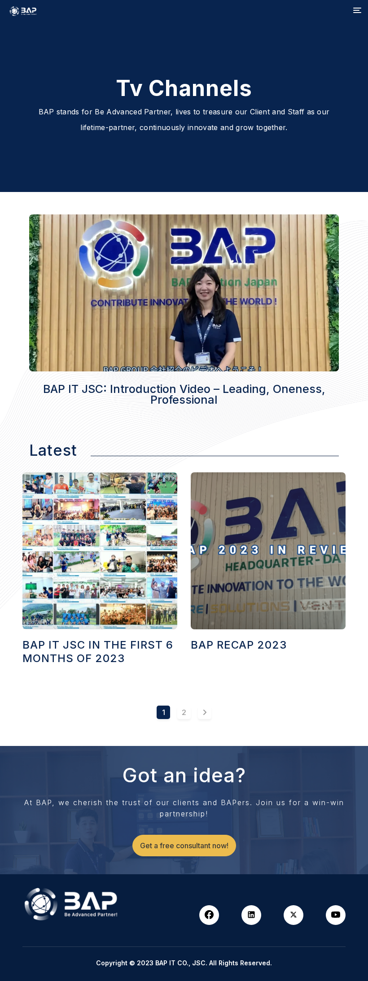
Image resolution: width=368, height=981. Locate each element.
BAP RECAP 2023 (239, 644)
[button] (357, 10)
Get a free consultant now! (184, 845)
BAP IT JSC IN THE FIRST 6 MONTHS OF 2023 (97, 651)
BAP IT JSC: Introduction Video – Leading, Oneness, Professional (184, 394)
